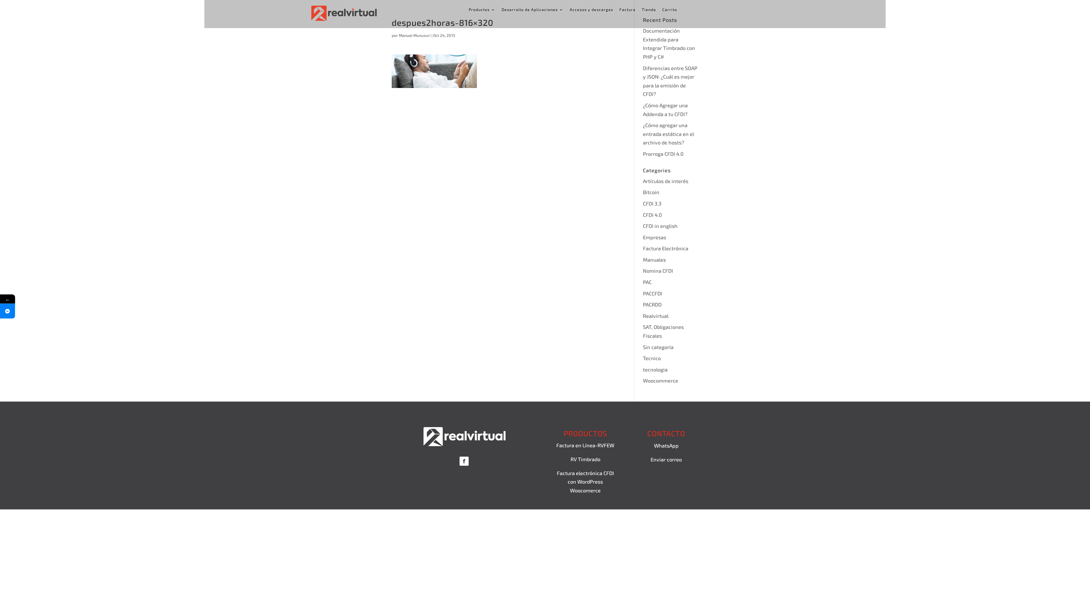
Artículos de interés (665, 181)
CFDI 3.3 (652, 203)
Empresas (654, 237)
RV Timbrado (585, 459)
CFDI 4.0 (652, 215)
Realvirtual (655, 316)
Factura (627, 10)
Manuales (654, 260)
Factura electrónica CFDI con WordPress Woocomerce (585, 482)
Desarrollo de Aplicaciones (530, 10)
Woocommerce (660, 380)
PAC (647, 282)
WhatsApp (666, 445)
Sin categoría (658, 347)
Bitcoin (651, 192)
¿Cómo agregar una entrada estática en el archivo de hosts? (668, 134)
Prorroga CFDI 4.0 (663, 154)
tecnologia (655, 369)
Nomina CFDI (658, 271)
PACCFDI (652, 293)
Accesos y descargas (591, 10)
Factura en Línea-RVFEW (585, 445)
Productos (479, 10)
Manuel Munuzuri (415, 35)
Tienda (649, 10)
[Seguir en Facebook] (464, 461)
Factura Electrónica (665, 248)
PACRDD (652, 304)
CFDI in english (660, 226)
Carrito (669, 10)
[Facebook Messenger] (7, 311)
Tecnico (652, 358)
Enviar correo (666, 459)
